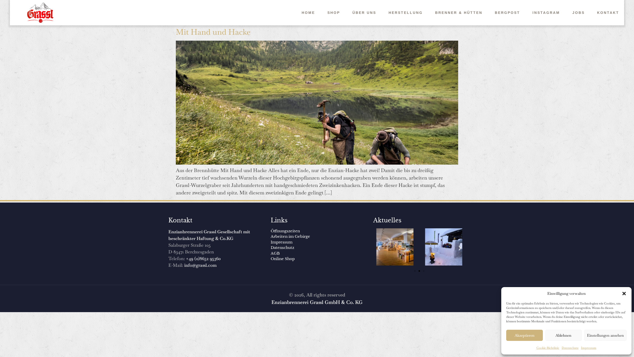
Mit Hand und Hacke (213, 32)
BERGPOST (507, 13)
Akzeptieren (524, 335)
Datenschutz (570, 348)
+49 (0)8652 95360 (203, 258)
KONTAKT (608, 13)
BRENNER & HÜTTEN (458, 13)
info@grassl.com (200, 265)
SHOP (333, 13)
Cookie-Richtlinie (547, 348)
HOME (308, 13)
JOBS (578, 13)
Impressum (588, 348)
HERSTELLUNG (406, 13)
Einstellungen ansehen (605, 335)
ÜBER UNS (364, 13)
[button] (624, 293)
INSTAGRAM (546, 13)
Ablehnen (563, 335)
